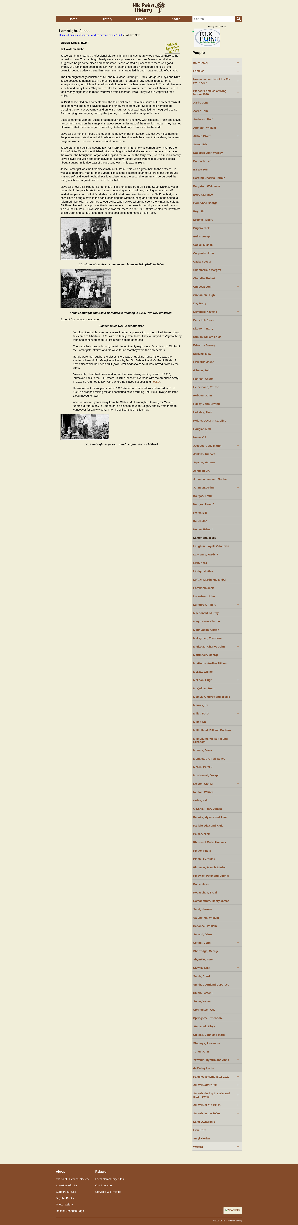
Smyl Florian (201, 1138)
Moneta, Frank (202, 750)
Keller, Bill (200, 512)
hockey (156, 381)
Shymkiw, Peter (203, 959)
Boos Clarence (203, 194)
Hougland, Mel (202, 429)
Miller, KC (199, 721)
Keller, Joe (200, 521)
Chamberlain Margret (207, 270)
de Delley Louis (203, 1068)
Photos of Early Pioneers (209, 842)
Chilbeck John (216, 286)
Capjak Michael (203, 244)
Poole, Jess (201, 884)
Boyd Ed (199, 211)
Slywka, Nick (216, 967)
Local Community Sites (109, 1179)
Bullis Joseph (202, 236)
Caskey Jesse (202, 261)
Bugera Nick (201, 228)
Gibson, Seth (201, 370)
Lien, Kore (200, 562)
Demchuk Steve (203, 320)
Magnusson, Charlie (206, 621)
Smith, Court (201, 976)
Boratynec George (205, 203)
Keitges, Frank (202, 496)
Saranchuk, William (206, 917)
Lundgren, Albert (216, 604)
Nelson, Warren (203, 792)
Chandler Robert (204, 278)
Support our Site (66, 1191)
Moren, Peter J (202, 767)
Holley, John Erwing (206, 403)
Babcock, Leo (202, 161)
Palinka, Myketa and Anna (210, 817)
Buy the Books (65, 1198)
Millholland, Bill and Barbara (212, 730)
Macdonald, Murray (206, 613)
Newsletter (234, 1210)
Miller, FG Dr (216, 713)
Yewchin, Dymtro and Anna (216, 1059)
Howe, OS (199, 437)
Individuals (216, 62)
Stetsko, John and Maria (209, 1034)
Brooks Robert (203, 219)
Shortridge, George (206, 951)
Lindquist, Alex (203, 571)
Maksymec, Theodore (207, 638)
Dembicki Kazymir (216, 311)
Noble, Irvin (200, 800)
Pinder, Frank (202, 850)
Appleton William (204, 127)
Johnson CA (201, 470)
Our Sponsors (104, 1185)
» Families (72, 35)
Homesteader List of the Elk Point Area (216, 81)
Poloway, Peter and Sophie (211, 875)
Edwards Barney (204, 345)
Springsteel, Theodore (208, 1018)
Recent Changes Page (70, 1210)
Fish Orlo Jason (203, 362)
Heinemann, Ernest (206, 387)
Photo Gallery (64, 1204)
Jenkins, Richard (204, 454)
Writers (216, 1146)
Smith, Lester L (203, 993)
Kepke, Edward (203, 529)
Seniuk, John (216, 942)
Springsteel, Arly (204, 1009)
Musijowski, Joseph (206, 775)
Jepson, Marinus (204, 462)
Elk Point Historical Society (72, 1179)
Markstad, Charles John (216, 646)
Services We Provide (108, 1191)
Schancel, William (205, 926)
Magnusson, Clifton (206, 629)
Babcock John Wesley (208, 152)
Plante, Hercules (204, 859)
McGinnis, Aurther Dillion (210, 663)
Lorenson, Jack (203, 588)
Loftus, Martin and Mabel (209, 579)
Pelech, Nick (201, 834)
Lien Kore (199, 1130)
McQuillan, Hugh (204, 688)
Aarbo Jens (200, 102)
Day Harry (199, 303)
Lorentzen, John (204, 596)
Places (175, 19)
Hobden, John (202, 395)
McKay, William (203, 671)
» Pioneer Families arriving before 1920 (100, 35)
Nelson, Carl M (216, 783)
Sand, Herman (202, 909)
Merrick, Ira (200, 705)
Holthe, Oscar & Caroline (209, 420)
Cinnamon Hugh (204, 295)
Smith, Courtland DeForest (211, 984)
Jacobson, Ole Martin (216, 445)
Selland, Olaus (202, 934)
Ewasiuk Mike (202, 353)
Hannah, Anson (203, 378)
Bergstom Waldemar (206, 186)
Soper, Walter (202, 1001)
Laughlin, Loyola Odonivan (211, 546)
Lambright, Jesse (204, 537)
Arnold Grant (216, 136)
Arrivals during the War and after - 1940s (216, 1095)
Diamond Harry (203, 328)
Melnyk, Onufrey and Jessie (211, 696)
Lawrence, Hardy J (205, 554)
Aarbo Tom (200, 111)
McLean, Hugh (216, 680)
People (141, 19)
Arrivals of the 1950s (216, 1105)
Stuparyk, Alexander (206, 1043)
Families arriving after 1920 (216, 1076)
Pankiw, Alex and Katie (208, 825)
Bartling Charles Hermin (209, 177)
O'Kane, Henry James (207, 808)
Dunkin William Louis (207, 336)
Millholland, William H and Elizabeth (210, 740)
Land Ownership (204, 1121)
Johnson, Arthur (216, 487)
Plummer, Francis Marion (209, 867)
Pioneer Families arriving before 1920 (216, 92)
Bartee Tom (200, 169)
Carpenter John (203, 253)
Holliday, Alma (202, 412)
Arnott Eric (200, 144)
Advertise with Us (66, 1185)
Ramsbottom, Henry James (211, 900)
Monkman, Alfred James (209, 758)
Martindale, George (206, 655)
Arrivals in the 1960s (216, 1113)
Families (216, 70)
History (107, 19)
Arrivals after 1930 (216, 1085)
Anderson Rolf (202, 119)
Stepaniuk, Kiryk (204, 1026)
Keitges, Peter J (203, 504)
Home (73, 19)
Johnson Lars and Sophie (210, 479)
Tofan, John (201, 1051)
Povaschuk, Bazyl (205, 892)
